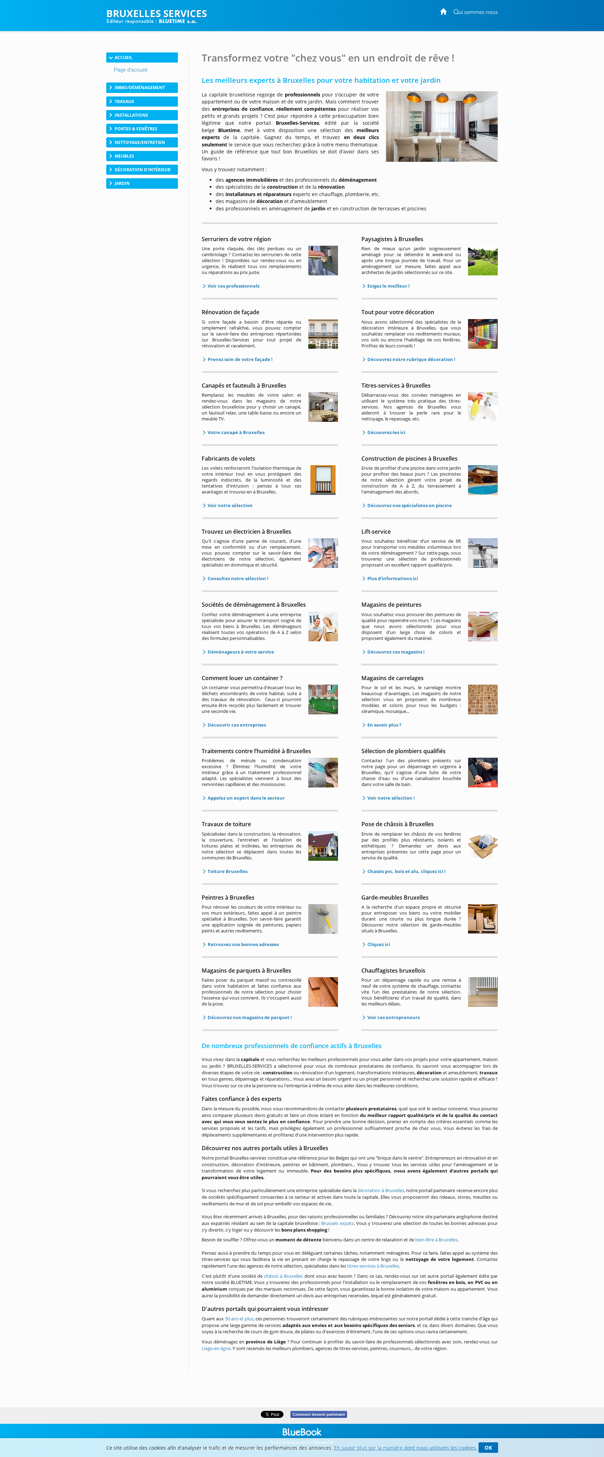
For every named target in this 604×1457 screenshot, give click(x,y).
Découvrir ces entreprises (236, 725)
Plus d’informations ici (392, 578)
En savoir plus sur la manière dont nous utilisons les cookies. (405, 1447)
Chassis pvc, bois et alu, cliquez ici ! (406, 871)
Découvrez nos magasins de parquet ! (249, 1017)
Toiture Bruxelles (227, 871)
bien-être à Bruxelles (436, 1239)
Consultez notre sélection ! (237, 578)
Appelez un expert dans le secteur (246, 798)
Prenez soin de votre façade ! (240, 359)
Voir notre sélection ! (390, 798)
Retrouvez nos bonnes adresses (243, 944)
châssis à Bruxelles (283, 1276)
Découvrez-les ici (385, 432)
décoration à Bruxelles (381, 1190)
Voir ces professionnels (233, 286)
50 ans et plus (239, 1318)
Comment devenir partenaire (319, 1414)
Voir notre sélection (230, 505)
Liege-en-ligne (216, 1348)
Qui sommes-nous (475, 12)
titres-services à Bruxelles (373, 1266)
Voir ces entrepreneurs (393, 1017)
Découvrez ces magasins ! (395, 652)
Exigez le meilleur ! (388, 286)
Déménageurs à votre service (240, 652)
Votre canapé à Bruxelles (236, 432)
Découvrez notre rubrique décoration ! (410, 359)
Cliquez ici (378, 944)
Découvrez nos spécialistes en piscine (409, 505)
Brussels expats (337, 1223)
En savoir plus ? (383, 725)
